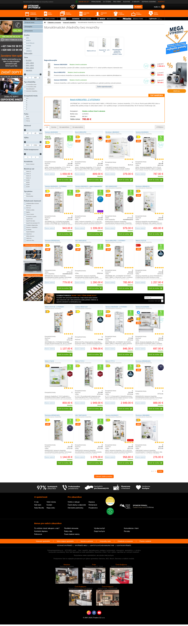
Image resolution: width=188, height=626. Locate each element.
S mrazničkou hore (31, 84)
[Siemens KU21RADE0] (149, 332)
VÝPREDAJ (159, 127)
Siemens (29, 51)
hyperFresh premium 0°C (33, 223)
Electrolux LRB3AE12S (142, 186)
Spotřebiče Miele (81, 545)
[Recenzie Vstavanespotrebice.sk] (110, 501)
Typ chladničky (29, 82)
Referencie (38, 534)
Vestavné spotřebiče (64, 545)
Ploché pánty (29, 196)
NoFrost (28, 207)
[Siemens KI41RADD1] (49, 83)
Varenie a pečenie (87, 541)
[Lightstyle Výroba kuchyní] (155, 18)
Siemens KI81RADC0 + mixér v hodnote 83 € (88, 186)
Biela (27, 116)
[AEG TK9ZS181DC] (89, 267)
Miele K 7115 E (49, 361)
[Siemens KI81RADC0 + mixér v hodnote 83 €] (89, 212)
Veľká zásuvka (30, 236)
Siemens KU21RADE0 (142, 307)
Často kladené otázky (72, 534)
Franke (28, 45)
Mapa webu (51, 508)
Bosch (28, 40)
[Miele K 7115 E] (58, 387)
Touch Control (30, 214)
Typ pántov (28, 191)
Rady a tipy (68, 531)
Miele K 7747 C (79, 361)
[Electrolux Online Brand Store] (45, 18)
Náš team (37, 505)
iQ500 (27, 182)
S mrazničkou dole (31, 86)
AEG (27, 38)
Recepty (127, 531)
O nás (36, 502)
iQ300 (27, 184)
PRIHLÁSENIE (96, 2)
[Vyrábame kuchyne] (143, 487)
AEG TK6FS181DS (80, 415)
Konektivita (28, 161)
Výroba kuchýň (99, 528)
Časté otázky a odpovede (77, 505)
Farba (26, 114)
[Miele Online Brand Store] (133, 18)
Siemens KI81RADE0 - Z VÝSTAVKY (116, 307)
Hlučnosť (27, 125)
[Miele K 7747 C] (88, 387)
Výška (26, 137)
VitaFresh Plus (30, 240)
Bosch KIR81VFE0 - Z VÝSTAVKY (85, 100)
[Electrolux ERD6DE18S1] (59, 267)
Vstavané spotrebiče (43, 541)
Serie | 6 (28, 173)
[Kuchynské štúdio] (121, 487)
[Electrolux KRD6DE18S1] (149, 387)
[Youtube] (99, 616)
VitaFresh (28, 238)
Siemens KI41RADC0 (112, 415)
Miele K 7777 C (110, 361)
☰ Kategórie (28, 26)
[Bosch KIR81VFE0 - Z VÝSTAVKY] (57, 118)
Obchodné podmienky (75, 508)
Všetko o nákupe (74, 502)
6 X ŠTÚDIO (107, 2)
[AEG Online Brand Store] (28, 18)
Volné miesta (51, 502)
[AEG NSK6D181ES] (119, 212)
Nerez (28, 118)
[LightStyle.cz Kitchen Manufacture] (33, 289)
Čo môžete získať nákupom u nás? (46, 528)
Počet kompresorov (31, 149)
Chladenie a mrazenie (54, 22)
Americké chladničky (31, 91)
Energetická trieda (31, 96)
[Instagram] (89, 616)
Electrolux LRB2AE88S (142, 415)
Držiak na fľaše (30, 210)
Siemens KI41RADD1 (60, 80)
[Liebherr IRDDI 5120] (89, 333)
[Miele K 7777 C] (119, 387)
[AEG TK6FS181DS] (89, 441)
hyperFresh (29, 218)
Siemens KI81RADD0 (60, 64)
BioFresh (28, 205)
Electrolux (30, 43)
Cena (26, 57)
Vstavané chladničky (69, 22)
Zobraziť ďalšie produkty (104, 476)
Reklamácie (93, 505)
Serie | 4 (28, 175)
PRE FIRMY (117, 2)
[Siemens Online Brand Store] (81, 18)
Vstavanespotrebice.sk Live (33, 245)
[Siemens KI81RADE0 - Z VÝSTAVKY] (119, 333)
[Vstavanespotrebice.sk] (94, 616)
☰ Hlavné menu (29, 22)
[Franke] (63, 18)
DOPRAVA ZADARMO (149, 2)
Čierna (28, 121)
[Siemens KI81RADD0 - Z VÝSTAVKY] (58, 212)
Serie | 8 (28, 171)
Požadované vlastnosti (32, 201)
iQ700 (27, 180)
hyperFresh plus (30, 221)
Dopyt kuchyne (99, 531)
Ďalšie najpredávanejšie (104, 86)
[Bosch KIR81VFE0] (49, 76)
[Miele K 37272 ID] (149, 267)
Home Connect (30, 164)
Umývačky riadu (105, 541)
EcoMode (28, 229)
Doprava (92, 502)
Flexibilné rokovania (71, 528)
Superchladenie (30, 231)
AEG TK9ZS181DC (81, 240)
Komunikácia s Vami (131, 528)
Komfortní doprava (40, 531)
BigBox (28, 212)
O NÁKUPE (136, 2)
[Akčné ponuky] (73, 7)
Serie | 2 (28, 178)
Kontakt (49, 505)
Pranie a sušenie (145, 541)
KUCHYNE (126, 2)
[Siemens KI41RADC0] (119, 441)
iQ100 (27, 186)
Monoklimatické (30, 89)
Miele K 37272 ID (141, 240)
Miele (28, 48)
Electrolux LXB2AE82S (112, 132)
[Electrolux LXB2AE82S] (119, 158)
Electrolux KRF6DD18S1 (52, 415)
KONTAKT (161, 2)
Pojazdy (28, 194)
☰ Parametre (29, 31)
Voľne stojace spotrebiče (65, 541)
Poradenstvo (93, 508)
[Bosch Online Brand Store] (107, 18)
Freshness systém (31, 216)
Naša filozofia (39, 508)
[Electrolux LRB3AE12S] (149, 212)
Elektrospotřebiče (124, 545)
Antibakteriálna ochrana (32, 203)
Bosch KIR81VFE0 (59, 72)
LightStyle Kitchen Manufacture (102, 545)
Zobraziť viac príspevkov (33, 275)
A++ (27, 98)
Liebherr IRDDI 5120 (81, 307)
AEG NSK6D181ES (111, 186)
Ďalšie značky (28, 53)
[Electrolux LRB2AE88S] (149, 441)
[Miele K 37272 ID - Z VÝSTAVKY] (58, 333)
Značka (26, 35)
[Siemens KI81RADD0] (49, 68)
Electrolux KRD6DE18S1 (143, 361)
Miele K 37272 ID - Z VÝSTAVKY (54, 307)
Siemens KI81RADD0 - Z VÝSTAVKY (56, 186)
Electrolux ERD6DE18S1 (52, 240)
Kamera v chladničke (31, 227)
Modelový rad (29, 169)
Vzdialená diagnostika (32, 225)
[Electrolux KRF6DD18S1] (59, 441)
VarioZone (29, 234)
